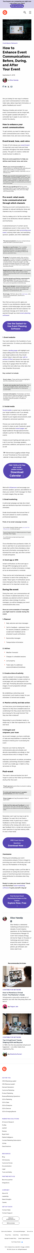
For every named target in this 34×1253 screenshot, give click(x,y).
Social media (7, 410)
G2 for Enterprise (7, 1105)
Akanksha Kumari (16, 1054)
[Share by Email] (11, 87)
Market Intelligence (7, 1137)
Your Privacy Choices (16, 1242)
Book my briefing (17, 6)
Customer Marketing (8, 1090)
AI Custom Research (8, 1122)
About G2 (5, 1193)
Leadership (5, 1196)
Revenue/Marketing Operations (11, 1096)
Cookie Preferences (24, 1235)
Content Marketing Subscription (11, 1140)
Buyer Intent (5, 1134)
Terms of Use (30, 1231)
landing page (13, 350)
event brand (25, 145)
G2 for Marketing (7, 1099)
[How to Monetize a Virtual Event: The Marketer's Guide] (17, 976)
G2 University (6, 1160)
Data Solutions (6, 1146)
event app (25, 294)
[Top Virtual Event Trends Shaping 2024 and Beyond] (17, 1024)
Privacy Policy (8, 1235)
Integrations (5, 1183)
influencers (13, 487)
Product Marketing (7, 1093)
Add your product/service (10, 1218)
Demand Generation (8, 1087)
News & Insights (6, 1199)
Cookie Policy (16, 1235)
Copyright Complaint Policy (10, 1238)
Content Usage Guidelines (24, 1238)
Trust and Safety (7, 1172)
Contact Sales (6, 1210)
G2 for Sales (5, 1102)
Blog (3, 1157)
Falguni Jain (14, 1006)
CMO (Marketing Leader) (9, 1081)
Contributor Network (10, 43)
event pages (19, 428)
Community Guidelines (6, 1231)
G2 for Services (6, 1108)
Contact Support (7, 1213)
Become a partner (7, 1179)
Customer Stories (7, 1163)
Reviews (4, 1131)
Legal (3, 1169)
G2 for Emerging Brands (9, 1111)
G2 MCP (4, 1128)
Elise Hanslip (14, 80)
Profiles (4, 1125)
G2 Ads (4, 1143)
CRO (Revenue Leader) (8, 1084)
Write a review (11, 1223)
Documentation (7, 1166)
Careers (4, 1202)
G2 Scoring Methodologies (19, 1231)
